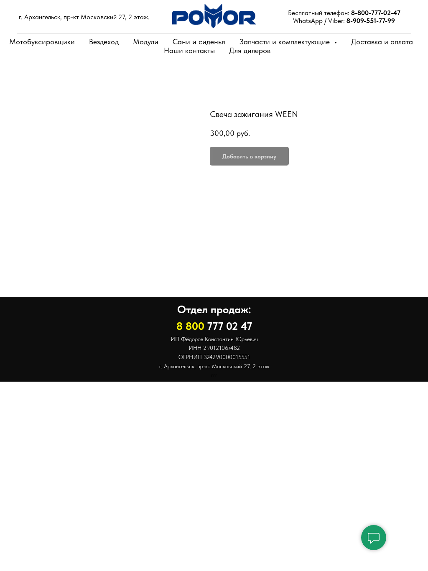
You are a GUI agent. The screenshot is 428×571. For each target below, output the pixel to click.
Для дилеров (249, 50)
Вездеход (104, 41)
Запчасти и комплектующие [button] (285, 41)
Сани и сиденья (199, 41)
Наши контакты (189, 50)
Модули (145, 41)
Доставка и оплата (382, 41)
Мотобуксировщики (42, 41)
